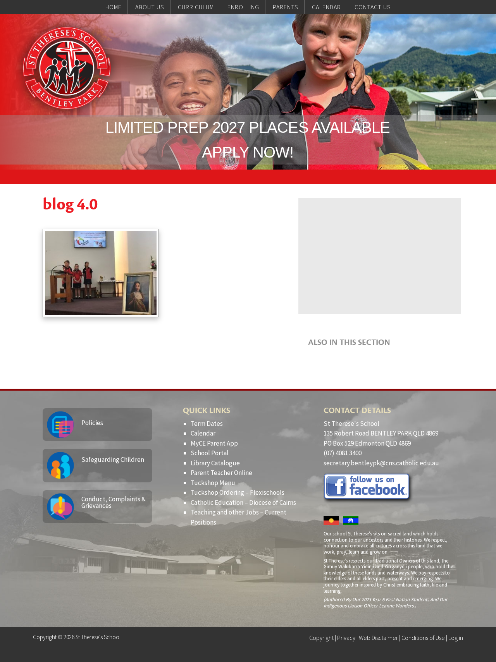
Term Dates (207, 423)
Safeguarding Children (112, 459)
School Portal (210, 453)
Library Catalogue (215, 463)
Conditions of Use (423, 637)
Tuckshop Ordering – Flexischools (237, 492)
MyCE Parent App (214, 443)
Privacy (346, 637)
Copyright (321, 637)
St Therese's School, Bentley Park (66, 68)
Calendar (203, 433)
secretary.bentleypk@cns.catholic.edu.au (381, 463)
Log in (455, 637)
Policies (92, 422)
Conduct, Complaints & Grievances (113, 502)
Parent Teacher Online (221, 472)
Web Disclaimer (378, 637)
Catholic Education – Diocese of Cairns (243, 502)
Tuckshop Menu (213, 482)
